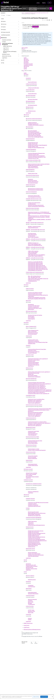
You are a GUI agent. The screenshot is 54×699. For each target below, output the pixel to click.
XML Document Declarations (33, 132)
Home (23, 12)
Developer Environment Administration (36, 205)
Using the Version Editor (31, 452)
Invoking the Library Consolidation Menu (36, 399)
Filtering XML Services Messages (34, 135)
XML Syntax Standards (32, 130)
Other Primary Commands (31, 474)
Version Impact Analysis (33, 443)
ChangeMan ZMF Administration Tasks (33, 198)
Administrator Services (6, 56)
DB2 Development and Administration (35, 189)
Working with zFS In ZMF (31, 565)
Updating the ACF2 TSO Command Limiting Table (37, 342)
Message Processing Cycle (33, 123)
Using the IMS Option (30, 89)
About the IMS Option (32, 82)
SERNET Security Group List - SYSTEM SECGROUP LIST (39, 215)
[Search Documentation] (50, 8)
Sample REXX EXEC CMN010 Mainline (35, 264)
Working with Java (29, 567)
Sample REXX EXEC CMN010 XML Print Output (37, 266)
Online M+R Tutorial (32, 350)
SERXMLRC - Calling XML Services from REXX (34, 257)
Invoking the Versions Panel (33, 373)
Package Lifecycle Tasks (32, 143)
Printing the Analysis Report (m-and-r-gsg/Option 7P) (38, 393)
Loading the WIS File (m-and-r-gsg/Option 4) (37, 386)
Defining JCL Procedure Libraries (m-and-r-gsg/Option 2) (39, 423)
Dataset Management (30, 169)
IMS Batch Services (29, 107)
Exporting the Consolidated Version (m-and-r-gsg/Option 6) (39, 389)
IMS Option (3, 21)
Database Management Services (34, 544)
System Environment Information (32, 208)
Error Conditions (31, 317)
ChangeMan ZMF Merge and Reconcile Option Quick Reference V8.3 (36, 12)
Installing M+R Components (33, 341)
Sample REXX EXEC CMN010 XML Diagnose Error (37, 268)
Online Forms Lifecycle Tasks (33, 195)
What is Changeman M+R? (31, 326)
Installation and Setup (6, 39)
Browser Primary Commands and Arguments (37, 450)
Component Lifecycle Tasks (33, 154)
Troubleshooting (31, 604)
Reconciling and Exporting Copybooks (35, 412)
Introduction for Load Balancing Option (33, 483)
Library (38, 2)
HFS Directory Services (32, 180)
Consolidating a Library (30, 395)
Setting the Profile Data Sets (33, 364)
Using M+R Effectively (32, 353)
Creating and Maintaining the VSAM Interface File (38, 295)
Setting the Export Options (33, 363)
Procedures (30, 600)
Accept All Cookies (44, 696)
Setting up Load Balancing (31, 487)
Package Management (30, 138)
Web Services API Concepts (33, 512)
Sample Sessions (29, 460)
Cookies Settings (36, 696)
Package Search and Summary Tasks (35, 165)
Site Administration (32, 203)
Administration (31, 296)
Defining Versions (29, 368)
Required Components (32, 599)
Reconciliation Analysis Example (32, 476)
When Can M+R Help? (32, 331)
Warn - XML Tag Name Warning (34, 276)
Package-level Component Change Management (37, 145)
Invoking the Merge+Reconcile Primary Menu (37, 349)
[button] (48, 8)
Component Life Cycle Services (34, 538)
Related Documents (32, 579)
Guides (2, 18)
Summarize (36, 26)
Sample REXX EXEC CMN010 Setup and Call (36, 265)
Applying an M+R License (33, 339)
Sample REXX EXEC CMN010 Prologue (35, 263)
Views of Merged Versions (33, 330)
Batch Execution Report (32, 442)
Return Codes (30, 601)
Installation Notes (31, 343)
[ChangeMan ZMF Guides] (23, 49)
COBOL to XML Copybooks (33, 251)
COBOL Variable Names (32, 252)
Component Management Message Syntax (36, 153)
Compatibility (30, 585)
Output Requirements (32, 234)
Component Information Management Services (37, 540)
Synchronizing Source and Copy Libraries (34, 404)
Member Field (30, 374)
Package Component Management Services (36, 537)
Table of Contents (27, 70)
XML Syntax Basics (29, 126)
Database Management (30, 184)
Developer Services (6, 54)
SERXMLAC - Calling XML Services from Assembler (36, 239)
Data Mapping (31, 304)
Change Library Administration (34, 202)
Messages (30, 603)
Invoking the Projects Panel (33, 431)
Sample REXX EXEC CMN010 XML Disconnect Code (38, 269)
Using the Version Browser (31, 445)
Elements (30, 618)
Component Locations (32, 503)
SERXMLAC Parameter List (33, 243)
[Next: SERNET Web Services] (45, 20)
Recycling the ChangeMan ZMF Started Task (36, 298)
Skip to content (25, 47)
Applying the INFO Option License (35, 293)
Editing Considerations (32, 458)
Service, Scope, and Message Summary (35, 136)
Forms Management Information (34, 196)
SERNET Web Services (7, 46)
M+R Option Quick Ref (5, 32)
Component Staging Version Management (36, 155)
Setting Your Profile (30, 354)
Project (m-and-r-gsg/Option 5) (34, 403)
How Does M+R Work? (32, 334)
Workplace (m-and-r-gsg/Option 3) (35, 400)
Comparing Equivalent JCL (31, 417)
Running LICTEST (31, 611)
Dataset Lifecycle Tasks (32, 173)
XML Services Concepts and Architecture (34, 118)
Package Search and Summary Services (35, 530)
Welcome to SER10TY (30, 575)
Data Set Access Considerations (34, 376)
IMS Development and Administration (35, 188)
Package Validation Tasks (33, 146)
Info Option (3, 26)
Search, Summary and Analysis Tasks (33, 160)
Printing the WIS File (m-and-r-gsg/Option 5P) (37, 388)
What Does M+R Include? (33, 332)
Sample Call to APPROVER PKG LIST (35, 245)
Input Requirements (32, 233)
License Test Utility (30, 606)
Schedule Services (31, 546)
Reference (36, 28)
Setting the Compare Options (34, 360)
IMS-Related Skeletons (30, 101)
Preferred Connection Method (34, 279)
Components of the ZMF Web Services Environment (38, 502)
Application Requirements (33, 593)
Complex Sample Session (33, 465)
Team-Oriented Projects (32, 433)
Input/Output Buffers (32, 253)
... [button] (49, 12)
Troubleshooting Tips (32, 281)
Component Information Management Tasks (37, 157)
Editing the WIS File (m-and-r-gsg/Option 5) (36, 387)
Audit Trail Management (33, 166)
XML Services (3, 24)
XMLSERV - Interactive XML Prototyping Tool (35, 222)
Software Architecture (32, 122)
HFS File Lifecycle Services (33, 181)
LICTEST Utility (31, 610)
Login (49, 2)
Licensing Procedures (30, 595)
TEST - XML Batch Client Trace (34, 277)
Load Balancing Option (5, 35)
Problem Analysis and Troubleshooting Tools (35, 272)
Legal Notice (4, 57)
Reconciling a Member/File (31, 378)
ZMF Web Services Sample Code (34, 515)
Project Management (32, 435)
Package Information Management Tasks (36, 147)
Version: (23, 22)
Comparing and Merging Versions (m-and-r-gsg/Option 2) (39, 383)
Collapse (9, 15)
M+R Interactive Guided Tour (33, 351)
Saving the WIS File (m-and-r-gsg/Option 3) (36, 385)
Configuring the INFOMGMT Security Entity (36, 297)
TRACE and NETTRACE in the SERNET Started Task (38, 278)
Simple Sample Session (32, 464)
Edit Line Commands (32, 457)
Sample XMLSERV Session (33, 227)
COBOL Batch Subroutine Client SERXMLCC (36, 254)
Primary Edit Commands (32, 456)
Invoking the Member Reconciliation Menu (36, 382)
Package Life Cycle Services (33, 532)
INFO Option (28, 300)
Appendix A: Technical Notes (31, 568)
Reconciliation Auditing (32, 375)
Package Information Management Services (36, 533)
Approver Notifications (32, 552)
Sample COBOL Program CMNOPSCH (35, 256)
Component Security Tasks (33, 158)
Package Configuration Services (34, 534)
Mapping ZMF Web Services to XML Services (36, 513)
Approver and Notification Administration (36, 206)
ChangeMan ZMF (26, 28)
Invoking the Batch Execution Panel (35, 440)
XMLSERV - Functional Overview (34, 226)
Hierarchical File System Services (32, 175)
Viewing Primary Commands (31, 473)
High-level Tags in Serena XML (34, 134)
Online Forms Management (31, 191)
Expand (4, 15)
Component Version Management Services (36, 539)
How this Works (31, 316)
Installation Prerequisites (33, 505)
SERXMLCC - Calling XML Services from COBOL (35, 247)
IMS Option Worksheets (30, 95)
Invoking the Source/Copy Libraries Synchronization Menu (39, 408)
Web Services (4, 37)
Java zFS (2, 60)
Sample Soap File (31, 318)
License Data (28, 614)
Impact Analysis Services (33, 545)
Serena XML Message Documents (34, 133)
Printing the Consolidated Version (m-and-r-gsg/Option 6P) (39, 391)
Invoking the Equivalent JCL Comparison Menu (37, 421)
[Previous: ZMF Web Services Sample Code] (43, 20)
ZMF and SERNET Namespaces (34, 514)
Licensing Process (31, 586)
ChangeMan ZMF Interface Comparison (36, 125)
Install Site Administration (33, 556)
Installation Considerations (33, 307)
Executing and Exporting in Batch (32, 436)
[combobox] (38, 8)
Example (29, 619)
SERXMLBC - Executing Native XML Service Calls (35, 229)
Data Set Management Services (34, 543)
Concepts (4, 41)
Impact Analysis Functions (33, 167)
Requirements (28, 588)
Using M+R (28, 345)
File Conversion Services (33, 182)
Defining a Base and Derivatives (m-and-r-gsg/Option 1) (39, 371)
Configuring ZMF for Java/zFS (31, 566)
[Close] (52, 697)
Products (24, 8)
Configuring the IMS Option (31, 83)
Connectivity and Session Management (7, 44)
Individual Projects (31, 432)
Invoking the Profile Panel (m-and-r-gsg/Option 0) (38, 358)
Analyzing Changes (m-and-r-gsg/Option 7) (36, 392)
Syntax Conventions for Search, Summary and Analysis (38, 164)
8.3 (31, 28)
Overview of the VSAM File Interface (35, 292)
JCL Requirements (31, 236)
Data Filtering (30, 366)
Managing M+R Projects (30, 427)
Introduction (28, 78)
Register (44, 2)
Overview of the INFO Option (33, 305)
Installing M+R (29, 335)
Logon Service (6, 48)
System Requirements (32, 592)
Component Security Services (33, 541)
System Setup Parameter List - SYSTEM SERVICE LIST (38, 212)
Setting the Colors (31, 361)
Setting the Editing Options (33, 362)
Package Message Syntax (33, 142)
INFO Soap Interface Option (31, 311)
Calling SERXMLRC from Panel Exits (35, 270)
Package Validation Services (33, 535)
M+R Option (3, 29)
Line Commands (29, 475)
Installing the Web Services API (34, 506)
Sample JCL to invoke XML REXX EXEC (35, 261)
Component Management (31, 149)
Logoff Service (6, 49)
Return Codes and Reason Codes (34, 244)
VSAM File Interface (30, 288)
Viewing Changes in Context (33, 449)
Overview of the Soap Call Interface (35, 315)
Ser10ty (2, 62)
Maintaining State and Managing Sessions (9, 52)
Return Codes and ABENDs (33, 237)
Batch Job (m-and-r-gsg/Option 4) (34, 401)
